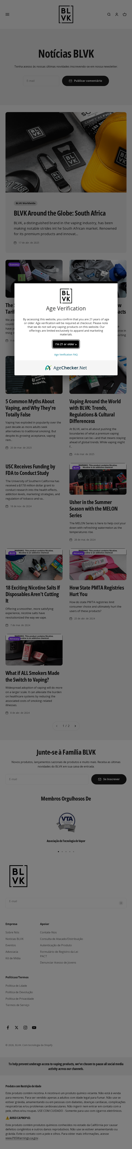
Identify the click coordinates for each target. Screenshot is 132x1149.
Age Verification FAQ (66, 354)
